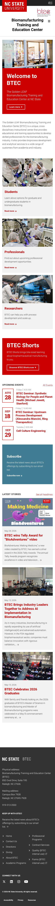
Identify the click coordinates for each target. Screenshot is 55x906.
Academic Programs (16, 863)
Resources (32, 900)
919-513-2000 (9, 805)
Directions (11, 846)
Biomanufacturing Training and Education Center (27, 25)
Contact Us (11, 841)
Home (9, 836)
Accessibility (8, 900)
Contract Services (40, 845)
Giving (9, 852)
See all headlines (44, 494)
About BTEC (12, 857)
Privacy (20, 900)
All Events (48, 385)
